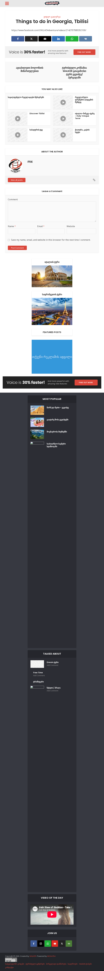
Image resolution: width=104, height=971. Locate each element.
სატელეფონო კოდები (14, 964)
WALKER (33, 956)
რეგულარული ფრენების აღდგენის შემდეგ (84, 99)
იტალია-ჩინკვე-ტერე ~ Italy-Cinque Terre (85, 116)
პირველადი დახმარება (56, 964)
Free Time (38, 672)
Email (40, 226)
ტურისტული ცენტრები (35, 964)
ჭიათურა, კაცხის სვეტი (82, 131)
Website (71, 226)
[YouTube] (55, 943)
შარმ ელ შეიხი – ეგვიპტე (58, 407)
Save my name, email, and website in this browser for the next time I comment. (50, 239)
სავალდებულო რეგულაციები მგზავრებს (26, 97)
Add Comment (52, 665)
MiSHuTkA (51, 956)
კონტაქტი (9, 967)
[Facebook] (33, 943)
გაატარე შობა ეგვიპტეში (57, 419)
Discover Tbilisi (37, 113)
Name (12, 226)
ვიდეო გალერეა (52, 16)
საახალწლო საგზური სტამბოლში (56, 445)
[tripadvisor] (69, 943)
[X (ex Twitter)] (62, 943)
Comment (13, 199)
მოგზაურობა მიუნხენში (57, 431)
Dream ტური (52, 662)
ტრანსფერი (38, 681)
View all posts (17, 180)
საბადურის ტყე (36, 129)
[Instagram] (41, 943)
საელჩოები (73, 964)
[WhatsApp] (48, 943)
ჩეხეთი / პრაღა (54, 687)
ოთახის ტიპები (85, 964)
